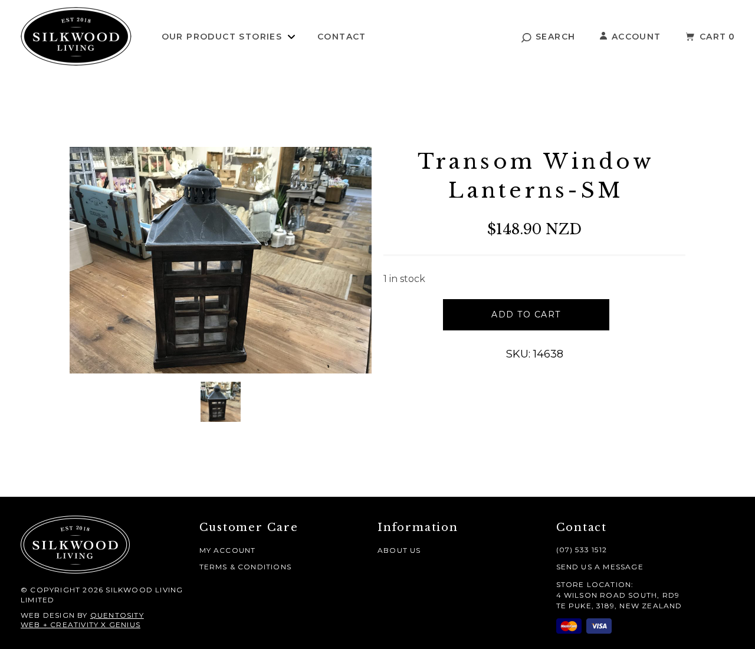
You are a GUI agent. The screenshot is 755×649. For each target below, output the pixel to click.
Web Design (48, 615)
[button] (548, 37)
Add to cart (526, 314)
